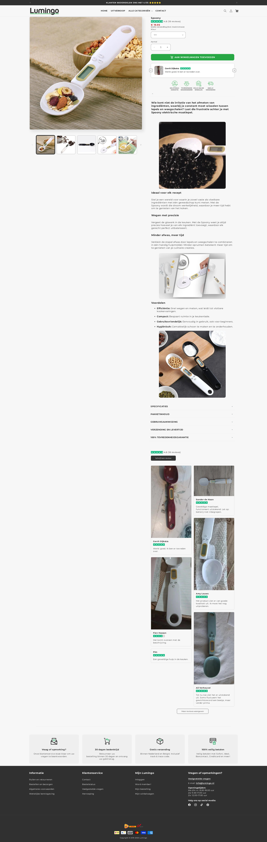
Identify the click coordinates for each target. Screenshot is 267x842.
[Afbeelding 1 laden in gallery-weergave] (45, 144)
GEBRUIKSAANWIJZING (164, 422)
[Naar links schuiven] (32, 145)
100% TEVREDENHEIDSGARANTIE (170, 437)
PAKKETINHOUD (160, 414)
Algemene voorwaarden (41, 789)
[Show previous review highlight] (151, 70)
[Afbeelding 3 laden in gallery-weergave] (86, 144)
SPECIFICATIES (159, 406)
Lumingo (143, 838)
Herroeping (88, 794)
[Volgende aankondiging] (237, 2)
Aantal (154, 42)
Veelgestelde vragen (92, 789)
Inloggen (140, 780)
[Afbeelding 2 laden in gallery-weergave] (66, 144)
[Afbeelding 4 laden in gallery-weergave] (107, 144)
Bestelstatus (88, 784)
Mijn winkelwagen (144, 794)
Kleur (153, 29)
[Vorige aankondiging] (30, 2)
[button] (140, 11)
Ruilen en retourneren (40, 780)
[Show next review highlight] (234, 70)
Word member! (143, 784)
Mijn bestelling (143, 789)
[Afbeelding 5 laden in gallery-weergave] (127, 144)
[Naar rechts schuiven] (141, 145)
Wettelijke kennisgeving (42, 794)
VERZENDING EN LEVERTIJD (167, 429)
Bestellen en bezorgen (41, 784)
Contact (86, 780)
